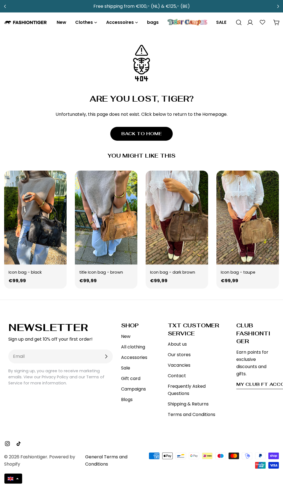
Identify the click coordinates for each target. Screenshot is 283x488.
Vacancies (179, 365)
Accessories (134, 357)
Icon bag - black (25, 272)
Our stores (179, 354)
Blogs (127, 399)
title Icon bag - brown (101, 272)
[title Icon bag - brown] (106, 217)
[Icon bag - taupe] (247, 217)
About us (177, 344)
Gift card (130, 378)
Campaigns (133, 389)
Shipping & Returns (188, 404)
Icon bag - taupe (238, 272)
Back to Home (141, 134)
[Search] (236, 22)
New (125, 336)
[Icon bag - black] (35, 217)
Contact (177, 376)
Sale (125, 368)
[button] (13, 479)
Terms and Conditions (191, 414)
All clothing (133, 347)
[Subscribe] (106, 356)
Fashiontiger (33, 457)
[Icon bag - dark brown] (177, 217)
